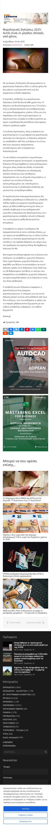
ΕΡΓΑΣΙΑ (6, 698)
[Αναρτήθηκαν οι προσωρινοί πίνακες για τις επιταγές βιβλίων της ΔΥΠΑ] (7, 646)
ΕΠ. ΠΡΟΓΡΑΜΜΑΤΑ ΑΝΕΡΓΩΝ (16, 694)
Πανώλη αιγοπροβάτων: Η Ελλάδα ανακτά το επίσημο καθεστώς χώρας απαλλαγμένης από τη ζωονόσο (30, 657)
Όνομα (6, 766)
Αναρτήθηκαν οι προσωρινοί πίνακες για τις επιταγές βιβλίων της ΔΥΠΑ (31, 644)
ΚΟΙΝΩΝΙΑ (7, 701)
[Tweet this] (16, 329)
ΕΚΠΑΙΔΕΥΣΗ (8, 687)
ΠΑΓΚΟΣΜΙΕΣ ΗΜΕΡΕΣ (13, 709)
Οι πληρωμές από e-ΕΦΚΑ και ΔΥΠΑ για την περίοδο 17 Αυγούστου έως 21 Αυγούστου (22, 499)
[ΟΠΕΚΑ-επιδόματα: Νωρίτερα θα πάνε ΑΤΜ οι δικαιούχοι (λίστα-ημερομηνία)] (25, 557)
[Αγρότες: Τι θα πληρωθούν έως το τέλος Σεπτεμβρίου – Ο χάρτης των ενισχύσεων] (7, 670)
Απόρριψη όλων (25, 821)
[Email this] (5, 329)
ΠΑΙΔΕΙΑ (6, 712)
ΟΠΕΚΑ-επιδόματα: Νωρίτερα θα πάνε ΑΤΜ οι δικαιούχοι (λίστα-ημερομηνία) (23, 575)
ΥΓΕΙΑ (5, 734)
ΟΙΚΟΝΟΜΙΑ (17, 45)
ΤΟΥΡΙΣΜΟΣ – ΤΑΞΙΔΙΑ (13, 730)
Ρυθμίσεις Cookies (25, 815)
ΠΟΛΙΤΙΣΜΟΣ (9, 723)
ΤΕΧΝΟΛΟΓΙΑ (9, 726)
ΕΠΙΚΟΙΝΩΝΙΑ (9, 745)
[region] (25, 805)
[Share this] (10, 329)
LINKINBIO (8, 742)
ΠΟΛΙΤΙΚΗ (7, 719)
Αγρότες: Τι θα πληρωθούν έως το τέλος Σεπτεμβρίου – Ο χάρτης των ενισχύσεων (30, 669)
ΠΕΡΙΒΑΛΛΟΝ (9, 716)
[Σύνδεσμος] (25, 18)
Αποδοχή (25, 809)
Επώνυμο (7, 777)
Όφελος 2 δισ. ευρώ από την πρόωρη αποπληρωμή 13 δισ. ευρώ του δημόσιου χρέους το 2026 (25, 537)
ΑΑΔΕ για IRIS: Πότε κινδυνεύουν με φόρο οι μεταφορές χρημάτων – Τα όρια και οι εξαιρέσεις (25, 611)
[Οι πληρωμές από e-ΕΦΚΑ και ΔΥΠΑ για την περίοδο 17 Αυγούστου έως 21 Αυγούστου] (25, 483)
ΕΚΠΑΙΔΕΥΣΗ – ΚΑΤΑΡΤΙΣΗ (15, 691)
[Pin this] (27, 329)
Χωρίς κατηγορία (10, 737)
